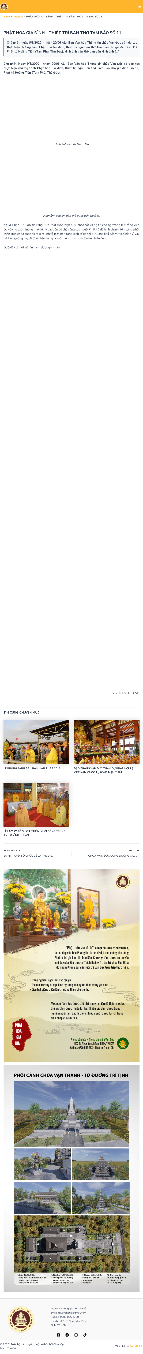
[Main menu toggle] (139, 6)
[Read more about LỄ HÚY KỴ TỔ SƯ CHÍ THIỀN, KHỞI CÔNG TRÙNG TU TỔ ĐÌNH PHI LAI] (36, 803)
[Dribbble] (67, 1335)
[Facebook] (58, 1335)
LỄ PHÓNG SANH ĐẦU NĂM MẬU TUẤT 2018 (31, 768)
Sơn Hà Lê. (136, 1346)
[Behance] (76, 1335)
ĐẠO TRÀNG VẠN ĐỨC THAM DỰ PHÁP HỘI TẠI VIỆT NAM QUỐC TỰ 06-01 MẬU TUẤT (104, 770)
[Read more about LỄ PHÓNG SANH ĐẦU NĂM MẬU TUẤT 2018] (36, 741)
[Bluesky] (85, 1335)
